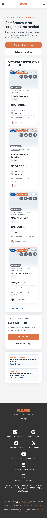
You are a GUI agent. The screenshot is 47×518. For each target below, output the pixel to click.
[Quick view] (30, 77)
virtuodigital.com (25, 503)
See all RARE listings (17, 308)
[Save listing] (21, 77)
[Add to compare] (26, 77)
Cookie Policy (38, 505)
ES (25, 422)
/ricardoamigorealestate (23, 480)
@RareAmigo (34, 447)
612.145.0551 (23, 336)
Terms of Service (23, 511)
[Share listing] (35, 77)
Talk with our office (23, 52)
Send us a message (14, 436)
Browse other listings (23, 45)
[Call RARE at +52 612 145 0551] (44, 3)
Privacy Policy (28, 505)
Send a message (23, 343)
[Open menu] (3, 3)
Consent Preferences (23, 507)
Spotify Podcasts (33, 436)
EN (22, 422)
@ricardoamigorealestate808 (23, 458)
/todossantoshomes (16, 447)
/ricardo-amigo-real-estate (23, 469)
